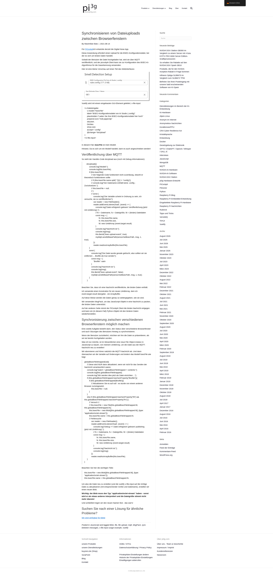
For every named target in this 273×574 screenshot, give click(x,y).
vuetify (125, 528)
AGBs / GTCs (125, 544)
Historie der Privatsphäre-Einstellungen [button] (136, 557)
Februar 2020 (165, 349)
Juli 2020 (163, 331)
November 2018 (166, 389)
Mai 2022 (164, 283)
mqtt (130, 525)
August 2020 (165, 327)
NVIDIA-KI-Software (168, 173)
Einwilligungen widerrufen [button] (130, 560)
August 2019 (165, 356)
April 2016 (164, 429)
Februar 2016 (165, 432)
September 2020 (167, 323)
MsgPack (137, 525)
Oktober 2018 (165, 392)
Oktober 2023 (165, 258)
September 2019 (167, 352)
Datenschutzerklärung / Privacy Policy (135, 548)
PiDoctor (163, 188)
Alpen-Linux (165, 116)
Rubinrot (163, 210)
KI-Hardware (165, 112)
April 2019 (164, 371)
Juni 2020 (164, 334)
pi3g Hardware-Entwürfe (170, 181)
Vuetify (162, 224)
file (116, 525)
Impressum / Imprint (165, 548)
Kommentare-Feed (168, 451)
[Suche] (190, 8)
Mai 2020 (164, 338)
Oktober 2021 (165, 294)
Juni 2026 (164, 243)
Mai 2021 (164, 309)
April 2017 (164, 403)
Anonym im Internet (168, 120)
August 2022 (165, 280)
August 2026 (165, 236)
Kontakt (184, 8)
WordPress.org (166, 455)
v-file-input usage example (110, 528)
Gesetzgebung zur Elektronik (172, 145)
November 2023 (166, 254)
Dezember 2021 (166, 291)
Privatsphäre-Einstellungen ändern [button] (134, 555)
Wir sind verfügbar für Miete (93, 518)
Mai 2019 (164, 367)
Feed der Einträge (167, 448)
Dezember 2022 (166, 272)
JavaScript (94, 525)
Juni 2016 (164, 421)
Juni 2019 (164, 363)
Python (163, 192)
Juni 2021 (164, 305)
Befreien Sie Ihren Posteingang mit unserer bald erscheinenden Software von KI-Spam (174, 84)
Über (177, 8)
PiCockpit (89, 49)
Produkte (144, 8)
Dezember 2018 (166, 385)
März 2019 (164, 374)
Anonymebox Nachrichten (171, 123)
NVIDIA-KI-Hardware (168, 170)
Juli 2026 (163, 240)
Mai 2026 (164, 247)
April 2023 (164, 265)
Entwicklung (165, 138)
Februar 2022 (165, 287)
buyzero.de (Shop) (89, 551)
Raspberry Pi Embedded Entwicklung (175, 199)
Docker (163, 142)
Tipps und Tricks (167, 213)
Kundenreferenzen (165, 551)
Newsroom (161, 555)
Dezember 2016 (166, 410)
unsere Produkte (89, 544)
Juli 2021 (163, 301)
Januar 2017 (165, 407)
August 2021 (165, 298)
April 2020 (164, 341)
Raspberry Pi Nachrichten (171, 206)
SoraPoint (86, 555)
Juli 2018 (163, 400)
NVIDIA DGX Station (168, 177)
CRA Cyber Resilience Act (171, 131)
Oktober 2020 (165, 320)
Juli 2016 (163, 418)
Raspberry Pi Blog (167, 195)
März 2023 (164, 269)
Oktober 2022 (165, 276)
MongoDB (164, 162)
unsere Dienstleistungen (92, 548)
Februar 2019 (165, 378)
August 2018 (165, 396)
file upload (122, 525)
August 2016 (165, 414)
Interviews (164, 155)
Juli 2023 (163, 262)
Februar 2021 (165, 312)
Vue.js (162, 221)
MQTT (162, 166)
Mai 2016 (164, 425)
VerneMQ (164, 217)
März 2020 (164, 345)
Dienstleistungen (158, 8)
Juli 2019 (163, 360)
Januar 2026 (165, 251)
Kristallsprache (166, 134)
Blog (170, 8)
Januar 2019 (165, 381)
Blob (112, 525)
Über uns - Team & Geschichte (170, 544)
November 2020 (166, 316)
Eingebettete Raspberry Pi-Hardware (175, 202)
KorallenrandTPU (167, 127)
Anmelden (164, 444)
